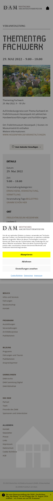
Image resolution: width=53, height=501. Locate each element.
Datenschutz (28, 275)
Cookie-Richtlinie (17, 275)
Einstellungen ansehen (27, 268)
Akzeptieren (26, 254)
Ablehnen (26, 261)
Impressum (38, 275)
